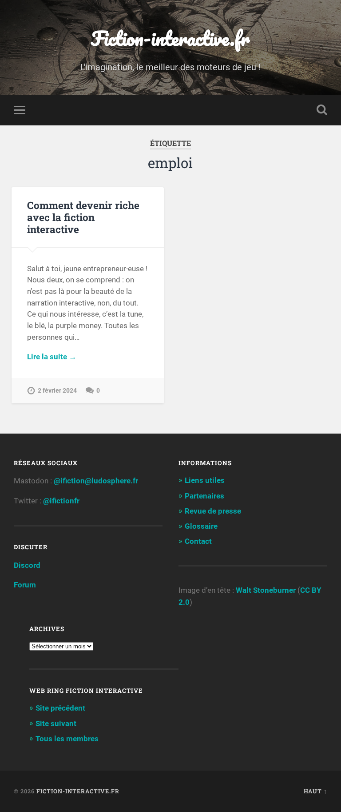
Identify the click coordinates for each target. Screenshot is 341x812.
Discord (27, 565)
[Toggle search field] (322, 110)
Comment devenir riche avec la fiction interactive (83, 217)
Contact (198, 541)
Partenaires (204, 495)
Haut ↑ (315, 791)
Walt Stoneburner (266, 590)
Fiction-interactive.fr (170, 38)
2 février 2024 (57, 390)
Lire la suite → (51, 356)
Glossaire (201, 526)
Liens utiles (205, 480)
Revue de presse (213, 510)
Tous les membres (67, 738)
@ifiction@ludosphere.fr (96, 480)
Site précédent (60, 707)
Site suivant (56, 723)
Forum (25, 584)
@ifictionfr (61, 500)
